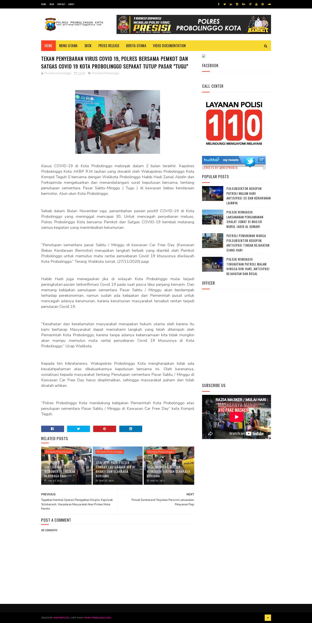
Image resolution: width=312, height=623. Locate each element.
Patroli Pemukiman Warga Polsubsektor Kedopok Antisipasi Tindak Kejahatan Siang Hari (248, 242)
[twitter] (224, 4)
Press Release (108, 45)
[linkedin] (230, 4)
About (71, 4)
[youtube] (256, 4)
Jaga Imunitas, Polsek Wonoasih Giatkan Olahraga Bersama (168, 471)
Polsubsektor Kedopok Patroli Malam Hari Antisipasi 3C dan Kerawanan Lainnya (248, 195)
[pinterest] (262, 4)
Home (43, 4)
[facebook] (218, 4)
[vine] (250, 4)
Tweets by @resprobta (221, 167)
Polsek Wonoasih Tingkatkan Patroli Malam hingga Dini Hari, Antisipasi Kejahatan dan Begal (248, 266)
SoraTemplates (61, 617)
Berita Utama (136, 45)
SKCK (51, 4)
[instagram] (237, 4)
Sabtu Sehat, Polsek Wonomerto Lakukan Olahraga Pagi (59, 471)
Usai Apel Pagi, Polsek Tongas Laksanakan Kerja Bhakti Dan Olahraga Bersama (115, 469)
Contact (61, 4)
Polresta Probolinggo (105, 73)
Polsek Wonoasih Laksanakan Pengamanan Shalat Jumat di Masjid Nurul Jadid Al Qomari (244, 219)
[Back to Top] (268, 618)
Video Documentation (169, 45)
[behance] (244, 4)
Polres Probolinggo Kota (97, 617)
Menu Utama (68, 45)
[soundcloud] (269, 4)
